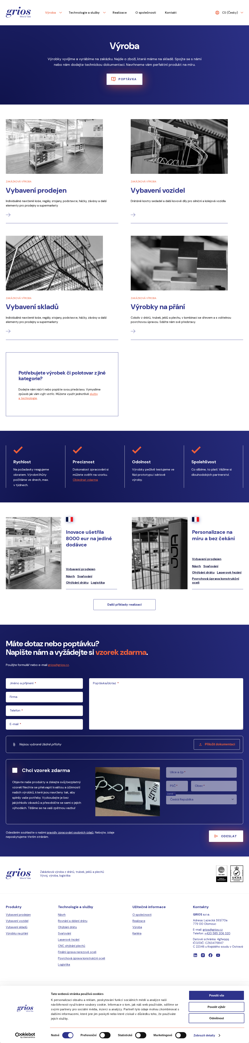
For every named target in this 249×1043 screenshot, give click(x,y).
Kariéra (136, 933)
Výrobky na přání (17, 933)
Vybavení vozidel (17, 921)
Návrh (70, 576)
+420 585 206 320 (217, 933)
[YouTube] (218, 955)
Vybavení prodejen (80, 569)
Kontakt (171, 13)
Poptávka (127, 79)
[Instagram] (203, 955)
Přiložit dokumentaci (220, 744)
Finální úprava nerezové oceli (77, 952)
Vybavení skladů (16, 927)
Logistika (98, 583)
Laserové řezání (229, 572)
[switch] (104, 1035)
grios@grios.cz (58, 665)
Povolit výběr (216, 1007)
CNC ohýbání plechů (71, 946)
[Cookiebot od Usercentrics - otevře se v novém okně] (25, 1035)
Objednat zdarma (85, 480)
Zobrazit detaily (204, 1035)
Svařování (84, 576)
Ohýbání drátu (77, 583)
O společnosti (145, 13)
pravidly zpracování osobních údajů (70, 833)
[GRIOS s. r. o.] (18, 12)
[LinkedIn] (195, 955)
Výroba (50, 13)
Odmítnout (216, 1018)
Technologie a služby (84, 13)
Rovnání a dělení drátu (72, 921)
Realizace (120, 13)
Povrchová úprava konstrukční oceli (215, 581)
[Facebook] (210, 955)
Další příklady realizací (124, 604)
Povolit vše (216, 995)
